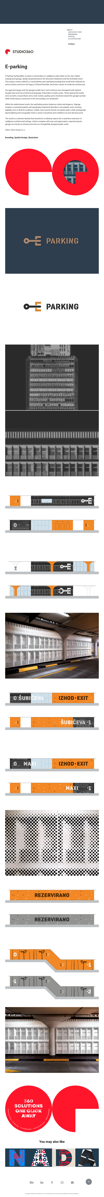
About (70, 30)
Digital (71, 36)
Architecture (75, 32)
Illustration (74, 38)
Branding (72, 34)
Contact (71, 44)
